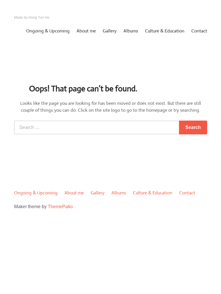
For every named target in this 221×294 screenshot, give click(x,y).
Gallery (110, 31)
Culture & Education (164, 31)
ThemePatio (60, 206)
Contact (199, 31)
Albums (130, 31)
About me (86, 31)
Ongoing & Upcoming (48, 31)
